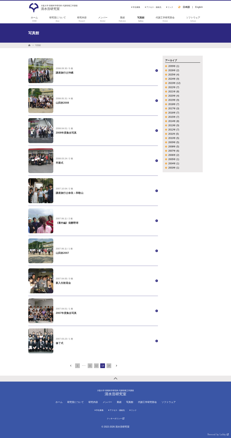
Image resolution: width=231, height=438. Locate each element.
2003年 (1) (173, 167)
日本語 (186, 7)
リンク (170, 7)
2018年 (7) (173, 104)
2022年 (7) (173, 87)
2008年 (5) (173, 146)
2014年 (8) (173, 121)
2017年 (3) (173, 108)
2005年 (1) (173, 159)
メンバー (107, 402)
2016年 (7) (173, 112)
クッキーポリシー (114, 418)
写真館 (38, 45)
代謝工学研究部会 (147, 402)
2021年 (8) (173, 91)
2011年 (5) (173, 133)
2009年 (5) (173, 142)
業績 (119, 402)
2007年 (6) (173, 150)
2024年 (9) (173, 78)
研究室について (75, 402)
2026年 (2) (173, 70)
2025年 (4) (173, 74)
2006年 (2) (173, 155)
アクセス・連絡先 (153, 7)
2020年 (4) (173, 95)
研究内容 (93, 402)
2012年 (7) (173, 129)
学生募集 (136, 7)
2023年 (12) (174, 83)
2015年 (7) (173, 117)
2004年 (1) (173, 163)
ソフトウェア (169, 402)
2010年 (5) (173, 138)
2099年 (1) (173, 66)
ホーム (59, 402)
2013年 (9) (173, 125)
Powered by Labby (217, 434)
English (199, 7)
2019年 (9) (173, 100)
